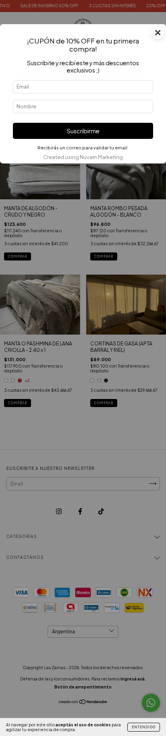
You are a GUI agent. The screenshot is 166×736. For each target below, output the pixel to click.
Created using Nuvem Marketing (83, 157)
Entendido (144, 727)
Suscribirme (83, 130)
